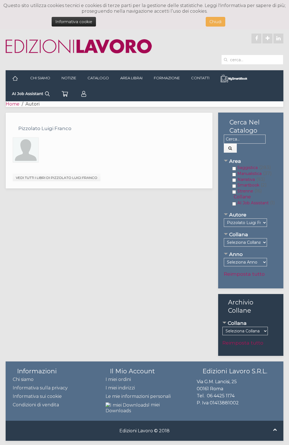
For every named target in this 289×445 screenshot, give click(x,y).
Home (12, 104)
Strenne (245, 191)
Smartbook (248, 185)
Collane (242, 197)
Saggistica (247, 167)
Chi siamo (40, 78)
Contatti (200, 78)
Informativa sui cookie (37, 396)
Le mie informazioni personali (138, 396)
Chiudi (215, 21)
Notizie (69, 78)
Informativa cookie (73, 21)
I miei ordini (118, 379)
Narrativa (246, 179)
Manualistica (249, 173)
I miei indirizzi (120, 388)
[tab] (251, 161)
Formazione (167, 78)
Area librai (131, 78)
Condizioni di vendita (36, 404)
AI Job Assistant (253, 202)
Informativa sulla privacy (40, 388)
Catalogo (98, 78)
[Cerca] (230, 148)
